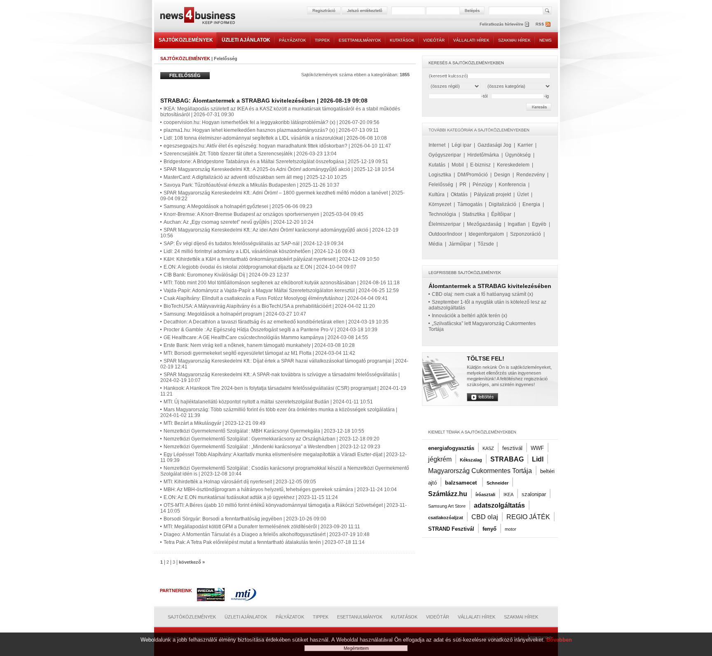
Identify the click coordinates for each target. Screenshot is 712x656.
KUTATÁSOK (402, 40)
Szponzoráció (525, 234)
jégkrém (440, 459)
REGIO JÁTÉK (528, 516)
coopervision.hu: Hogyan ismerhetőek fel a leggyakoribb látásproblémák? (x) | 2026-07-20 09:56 (271, 122)
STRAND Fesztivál (451, 529)
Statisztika (473, 214)
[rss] (543, 24)
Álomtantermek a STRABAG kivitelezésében (490, 286)
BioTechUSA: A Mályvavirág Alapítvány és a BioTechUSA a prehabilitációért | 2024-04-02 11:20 (269, 306)
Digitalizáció (502, 204)
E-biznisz (480, 165)
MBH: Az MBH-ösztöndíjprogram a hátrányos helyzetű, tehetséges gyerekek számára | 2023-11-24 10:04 (280, 489)
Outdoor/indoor (445, 234)
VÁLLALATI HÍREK (471, 40)
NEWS (545, 40)
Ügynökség (518, 155)
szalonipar (534, 494)
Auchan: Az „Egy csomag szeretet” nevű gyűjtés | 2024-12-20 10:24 (239, 222)
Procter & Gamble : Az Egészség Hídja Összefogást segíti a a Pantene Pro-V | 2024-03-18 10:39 (270, 330)
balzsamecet (461, 483)
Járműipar (460, 244)
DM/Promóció (472, 175)
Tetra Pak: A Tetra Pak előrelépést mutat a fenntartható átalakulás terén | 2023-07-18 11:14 (264, 542)
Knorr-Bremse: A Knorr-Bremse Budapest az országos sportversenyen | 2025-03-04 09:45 (263, 214)
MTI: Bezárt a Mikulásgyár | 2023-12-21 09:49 (214, 423)
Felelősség (441, 184)
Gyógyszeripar (445, 155)
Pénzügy (482, 184)
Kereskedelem (513, 165)
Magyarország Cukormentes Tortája (480, 470)
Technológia (442, 214)
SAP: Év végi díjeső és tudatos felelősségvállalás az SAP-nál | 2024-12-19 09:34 (254, 243)
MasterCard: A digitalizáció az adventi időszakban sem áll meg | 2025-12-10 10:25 (255, 177)
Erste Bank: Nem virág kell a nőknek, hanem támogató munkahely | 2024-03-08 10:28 (259, 345)
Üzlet (523, 194)
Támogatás (469, 204)
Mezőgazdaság (484, 224)
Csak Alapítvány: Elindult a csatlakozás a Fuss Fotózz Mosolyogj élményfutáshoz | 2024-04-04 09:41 (276, 298)
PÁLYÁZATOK (292, 40)
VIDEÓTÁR (434, 40)
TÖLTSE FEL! (485, 358)
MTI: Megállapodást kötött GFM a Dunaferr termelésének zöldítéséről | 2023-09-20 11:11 (262, 526)
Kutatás (437, 165)
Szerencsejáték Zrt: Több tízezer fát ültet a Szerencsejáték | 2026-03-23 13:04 (250, 154)
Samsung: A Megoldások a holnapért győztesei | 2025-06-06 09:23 (238, 206)
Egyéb (539, 224)
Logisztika (440, 175)
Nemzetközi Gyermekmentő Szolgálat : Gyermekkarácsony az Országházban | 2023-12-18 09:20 (271, 439)
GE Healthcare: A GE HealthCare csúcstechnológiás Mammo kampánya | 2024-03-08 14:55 (266, 337)
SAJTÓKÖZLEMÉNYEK (186, 40)
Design (502, 175)
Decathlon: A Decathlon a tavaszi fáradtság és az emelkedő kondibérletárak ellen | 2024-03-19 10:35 (276, 322)
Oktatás (459, 194)
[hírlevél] (504, 24)
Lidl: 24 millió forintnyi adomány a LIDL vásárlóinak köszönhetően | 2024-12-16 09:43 (259, 251)
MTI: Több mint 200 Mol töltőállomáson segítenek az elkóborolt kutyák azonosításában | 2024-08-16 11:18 (282, 283)
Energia (531, 204)
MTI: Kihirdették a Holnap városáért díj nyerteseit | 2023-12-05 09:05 (240, 482)
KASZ (488, 448)
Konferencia (512, 184)
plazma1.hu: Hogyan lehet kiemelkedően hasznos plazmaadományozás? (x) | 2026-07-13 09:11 (271, 130)
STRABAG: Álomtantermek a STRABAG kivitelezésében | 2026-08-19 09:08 (264, 100)
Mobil (458, 165)
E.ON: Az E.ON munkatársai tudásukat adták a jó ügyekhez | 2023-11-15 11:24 (251, 497)
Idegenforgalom (486, 234)
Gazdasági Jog (494, 145)
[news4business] (197, 16)
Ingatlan (517, 224)
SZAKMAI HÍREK (514, 40)
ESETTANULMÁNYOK (360, 40)
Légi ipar (461, 145)
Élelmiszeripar (445, 224)
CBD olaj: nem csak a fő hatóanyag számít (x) (482, 294)
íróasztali (485, 494)
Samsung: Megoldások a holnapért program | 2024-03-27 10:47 (235, 314)
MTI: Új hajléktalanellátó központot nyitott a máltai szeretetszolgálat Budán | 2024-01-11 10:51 (268, 402)
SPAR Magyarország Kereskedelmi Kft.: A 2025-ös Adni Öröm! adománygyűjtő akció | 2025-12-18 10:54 (279, 169)
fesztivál (512, 448)
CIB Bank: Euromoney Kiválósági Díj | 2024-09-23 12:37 (226, 275)
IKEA (508, 494)
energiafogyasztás (451, 448)
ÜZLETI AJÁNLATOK (246, 40)
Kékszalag (471, 459)
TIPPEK (322, 40)
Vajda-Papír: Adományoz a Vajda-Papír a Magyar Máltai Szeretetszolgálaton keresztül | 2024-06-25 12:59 (281, 290)
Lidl (537, 459)
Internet (437, 145)
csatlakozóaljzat (445, 517)
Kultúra (437, 194)
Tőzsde (486, 244)
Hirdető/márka (483, 155)
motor (510, 529)
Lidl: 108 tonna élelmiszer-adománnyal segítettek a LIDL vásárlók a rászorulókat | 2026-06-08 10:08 (275, 138)
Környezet (440, 204)
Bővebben (559, 640)
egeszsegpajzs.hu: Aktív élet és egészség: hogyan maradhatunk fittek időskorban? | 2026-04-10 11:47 (277, 146)
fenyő (489, 529)
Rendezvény (530, 175)
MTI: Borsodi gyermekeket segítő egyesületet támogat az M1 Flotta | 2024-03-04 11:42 (259, 353)
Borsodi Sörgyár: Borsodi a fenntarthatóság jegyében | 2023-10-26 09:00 (245, 519)
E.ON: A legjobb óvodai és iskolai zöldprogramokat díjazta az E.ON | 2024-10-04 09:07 (260, 267)
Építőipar (501, 214)
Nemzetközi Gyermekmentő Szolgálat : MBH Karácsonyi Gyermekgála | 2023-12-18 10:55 (264, 431)
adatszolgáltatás (499, 505)
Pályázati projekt (492, 194)
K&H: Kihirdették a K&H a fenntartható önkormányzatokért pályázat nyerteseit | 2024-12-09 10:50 (271, 259)
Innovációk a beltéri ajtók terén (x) (469, 316)
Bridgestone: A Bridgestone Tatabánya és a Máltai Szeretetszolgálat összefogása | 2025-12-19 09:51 (276, 161)
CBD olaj (484, 516)
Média (436, 244)
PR (462, 184)
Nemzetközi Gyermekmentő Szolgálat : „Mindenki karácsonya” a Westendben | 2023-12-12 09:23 (272, 447)
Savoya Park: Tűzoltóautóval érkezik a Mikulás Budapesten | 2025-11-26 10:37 (252, 185)
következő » (192, 562)
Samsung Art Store (447, 506)
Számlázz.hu (447, 493)
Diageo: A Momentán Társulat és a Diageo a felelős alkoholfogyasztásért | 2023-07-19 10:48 (267, 534)
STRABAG (507, 459)
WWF (537, 448)
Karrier (525, 145)
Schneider (497, 482)
